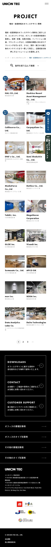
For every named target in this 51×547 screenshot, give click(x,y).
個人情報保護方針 (10, 542)
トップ (7, 57)
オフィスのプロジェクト (19, 57)
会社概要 (7, 539)
